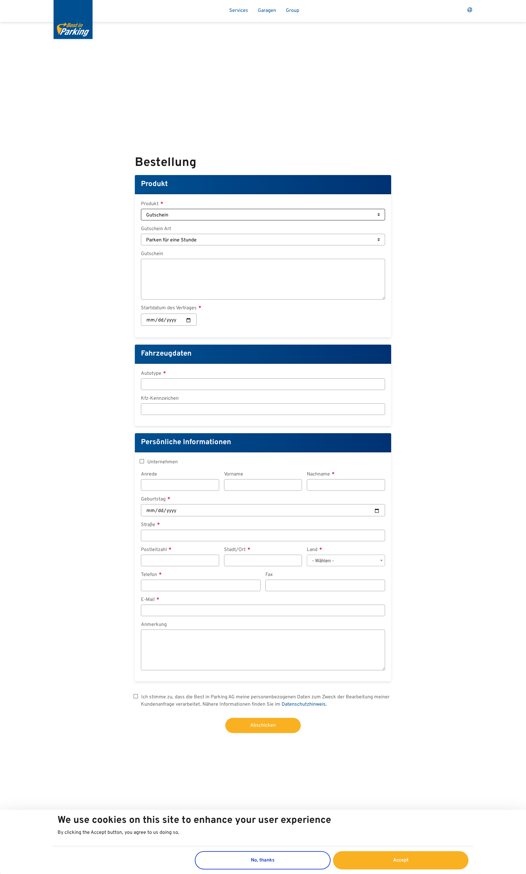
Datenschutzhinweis (304, 704)
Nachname (319, 474)
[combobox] (346, 560)
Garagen (267, 11)
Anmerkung (154, 625)
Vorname (233, 474)
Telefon (149, 575)
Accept (401, 860)
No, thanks (263, 860)
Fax (269, 575)
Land (313, 550)
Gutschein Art (156, 229)
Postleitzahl (154, 550)
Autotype (152, 373)
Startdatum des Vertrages (169, 308)
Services (238, 11)
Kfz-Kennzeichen (160, 398)
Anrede (149, 474)
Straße (148, 525)
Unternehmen (162, 462)
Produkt (154, 184)
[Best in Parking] (73, 19)
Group (292, 11)
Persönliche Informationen (186, 442)
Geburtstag (154, 499)
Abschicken (263, 725)
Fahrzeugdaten (166, 353)
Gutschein (152, 254)
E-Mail (148, 600)
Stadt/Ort (235, 550)
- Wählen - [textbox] (323, 561)
